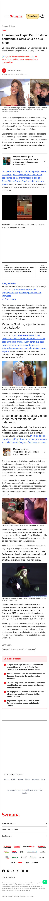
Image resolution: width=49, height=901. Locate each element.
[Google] (3, 871)
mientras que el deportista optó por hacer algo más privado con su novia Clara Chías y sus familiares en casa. (24, 439)
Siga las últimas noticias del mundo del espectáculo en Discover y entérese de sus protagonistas (20, 59)
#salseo (37, 293)
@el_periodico (9, 283)
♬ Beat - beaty (9, 299)
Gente (13, 26)
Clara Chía (31, 649)
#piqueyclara (8, 293)
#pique (18, 293)
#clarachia (31, 289)
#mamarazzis (19, 289)
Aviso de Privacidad (11, 877)
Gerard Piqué (18, 649)
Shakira (6, 649)
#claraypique (27, 293)
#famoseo (6, 296)
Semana (5, 26)
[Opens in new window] (8, 871)
